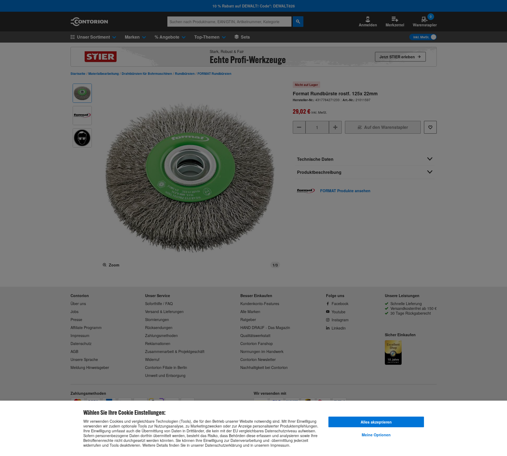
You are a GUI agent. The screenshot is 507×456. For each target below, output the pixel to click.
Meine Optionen (376, 434)
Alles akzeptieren (376, 422)
